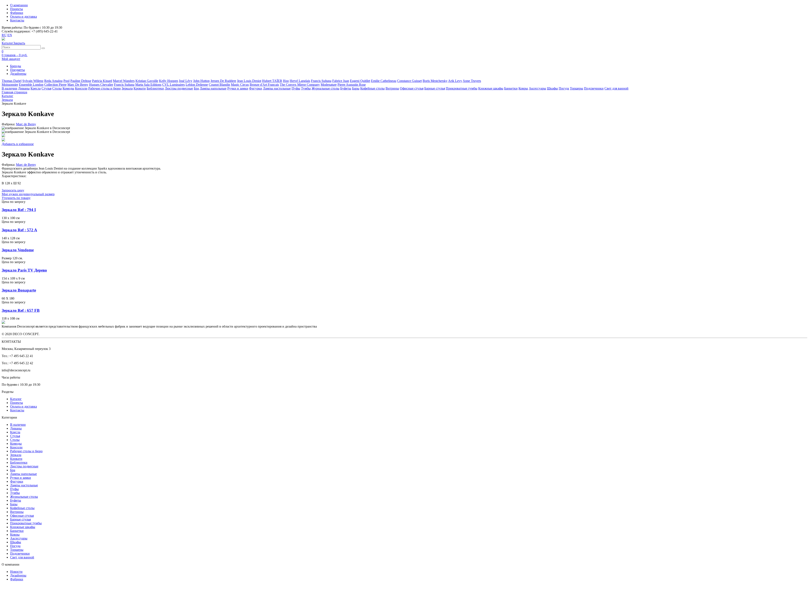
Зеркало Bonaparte (19, 290)
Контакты (17, 20)
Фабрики (16, 13)
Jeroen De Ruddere (223, 81)
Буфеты (345, 88)
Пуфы (296, 88)
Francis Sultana (321, 81)
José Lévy (185, 81)
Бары (355, 88)
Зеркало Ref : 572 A (19, 230)
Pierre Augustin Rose (352, 84)
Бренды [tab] (15, 66)
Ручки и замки (237, 88)
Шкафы (552, 88)
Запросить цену (13, 190)
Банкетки (511, 88)
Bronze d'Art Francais (264, 84)
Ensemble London (31, 84)
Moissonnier (10, 84)
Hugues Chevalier (101, 84)
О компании (19, 5)
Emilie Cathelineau (383, 81)
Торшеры (576, 88)
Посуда (564, 88)
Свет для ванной (616, 88)
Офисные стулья (411, 88)
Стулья (46, 88)
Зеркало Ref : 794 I (19, 209)
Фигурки (255, 88)
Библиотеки (155, 88)
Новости (16, 571)
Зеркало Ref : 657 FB (21, 310)
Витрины (392, 88)
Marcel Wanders (124, 81)
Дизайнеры (18, 575)
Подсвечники (594, 88)
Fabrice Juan (340, 81)
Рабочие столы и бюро (104, 88)
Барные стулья (434, 88)
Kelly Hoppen (168, 81)
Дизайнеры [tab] (18, 73)
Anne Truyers (472, 81)
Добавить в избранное (18, 144)
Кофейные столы (372, 88)
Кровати (140, 88)
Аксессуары (537, 88)
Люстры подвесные (179, 88)
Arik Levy (455, 81)
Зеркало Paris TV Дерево (24, 270)
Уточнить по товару (16, 198)
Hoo (286, 81)
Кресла (36, 88)
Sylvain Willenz (32, 81)
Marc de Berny (26, 124)
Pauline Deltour (80, 81)
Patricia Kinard (102, 81)
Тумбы (306, 88)
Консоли (81, 88)
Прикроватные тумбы (461, 88)
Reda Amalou (53, 81)
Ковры (523, 88)
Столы (57, 88)
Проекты (16, 9)
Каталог (16, 399)
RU (4, 35)
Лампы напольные (213, 88)
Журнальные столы (325, 88)
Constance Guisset (409, 81)
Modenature (329, 84)
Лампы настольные (277, 88)
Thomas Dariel (11, 81)
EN (9, 35)
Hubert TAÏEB (272, 81)
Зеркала (127, 88)
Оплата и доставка (23, 16)
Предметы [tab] (17, 70)
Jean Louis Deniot (249, 81)
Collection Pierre (55, 84)
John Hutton (201, 81)
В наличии (9, 88)
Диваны (24, 88)
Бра (196, 88)
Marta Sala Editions (148, 84)
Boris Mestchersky (435, 81)
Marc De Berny (77, 84)
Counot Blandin (219, 84)
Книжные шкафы (490, 88)
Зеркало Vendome (18, 250)
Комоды (68, 88)
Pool (66, 81)
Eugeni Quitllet (360, 81)
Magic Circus (240, 84)
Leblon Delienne (197, 84)
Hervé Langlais (300, 81)
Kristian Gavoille (146, 81)
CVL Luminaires (173, 84)
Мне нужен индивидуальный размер (28, 194)
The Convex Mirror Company (300, 84)
